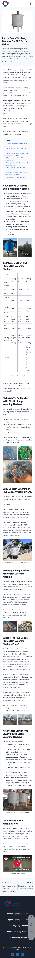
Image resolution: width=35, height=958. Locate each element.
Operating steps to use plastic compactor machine (9, 886)
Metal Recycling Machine (17, 914)
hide (14, 141)
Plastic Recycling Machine (17, 932)
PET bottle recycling (22, 828)
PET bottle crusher (21, 836)
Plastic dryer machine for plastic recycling (25, 885)
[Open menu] (31, 3)
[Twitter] (17, 954)
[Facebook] (12, 954)
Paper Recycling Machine (17, 920)
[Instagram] (22, 954)
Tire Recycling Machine (17, 938)
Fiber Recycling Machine (17, 926)
